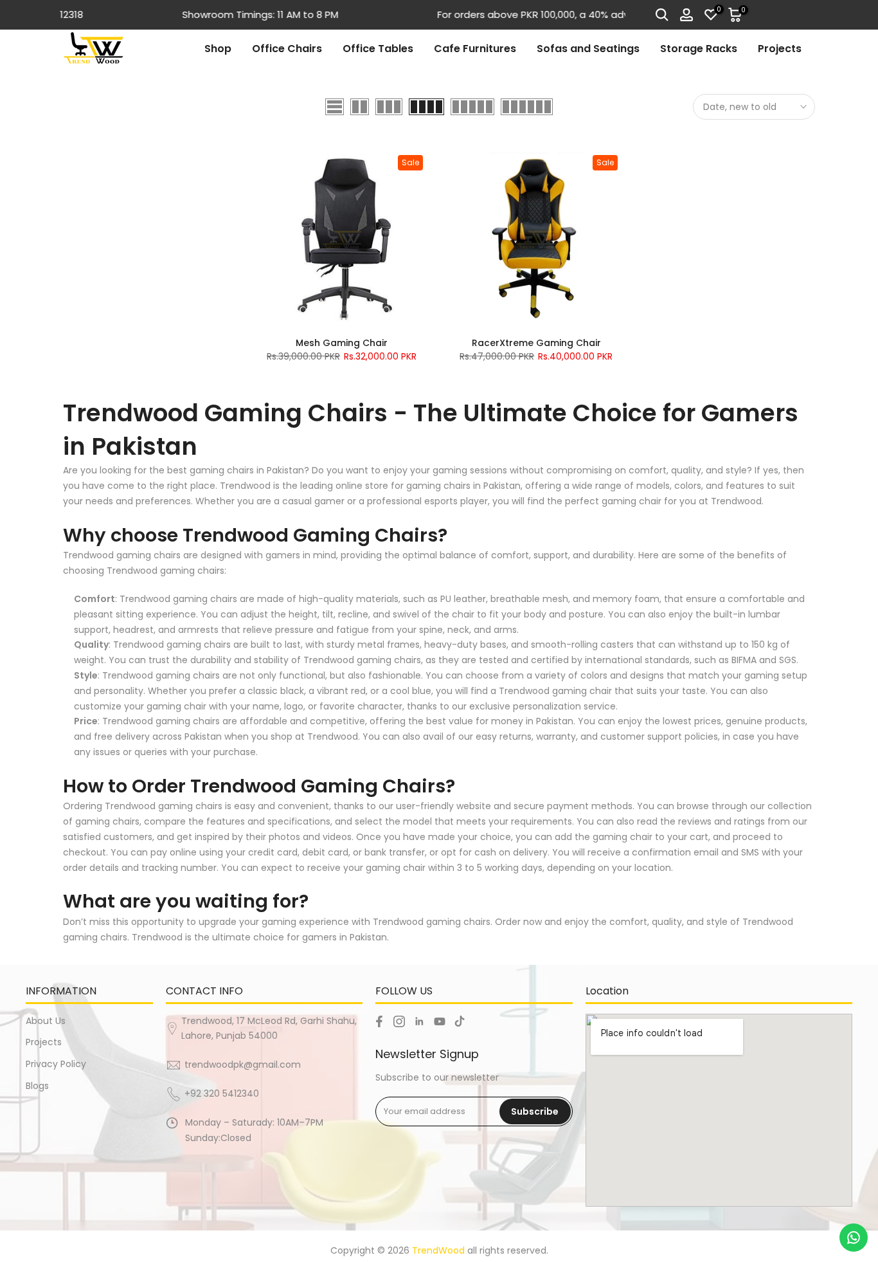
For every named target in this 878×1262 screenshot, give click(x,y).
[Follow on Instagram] (399, 1021)
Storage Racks (698, 48)
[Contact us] (853, 1237)
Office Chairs (287, 48)
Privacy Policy (56, 1063)
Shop (217, 48)
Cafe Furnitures (475, 48)
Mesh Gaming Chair (342, 342)
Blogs (37, 1085)
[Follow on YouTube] (439, 1021)
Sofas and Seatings (588, 48)
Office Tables (378, 48)
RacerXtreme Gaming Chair (536, 342)
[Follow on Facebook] (379, 1021)
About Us (46, 1020)
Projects (780, 48)
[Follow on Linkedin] (419, 1021)
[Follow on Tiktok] (459, 1021)
